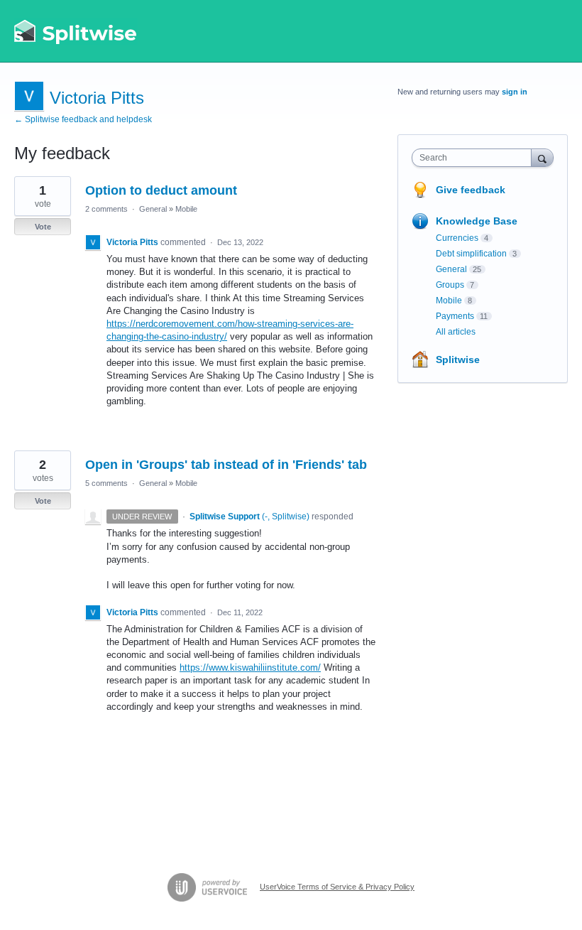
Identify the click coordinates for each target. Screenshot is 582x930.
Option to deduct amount (161, 190)
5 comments (106, 483)
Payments (455, 316)
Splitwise (458, 359)
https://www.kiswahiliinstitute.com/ (250, 667)
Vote (43, 226)
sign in (514, 91)
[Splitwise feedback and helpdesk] (76, 31)
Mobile (186, 209)
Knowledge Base (476, 221)
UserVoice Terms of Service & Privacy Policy (337, 886)
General (153, 209)
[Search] (542, 157)
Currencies (457, 238)
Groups (450, 285)
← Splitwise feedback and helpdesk (83, 119)
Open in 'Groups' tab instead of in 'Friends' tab (226, 465)
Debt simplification (471, 254)
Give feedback (470, 189)
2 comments (106, 209)
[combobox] (475, 158)
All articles (456, 332)
